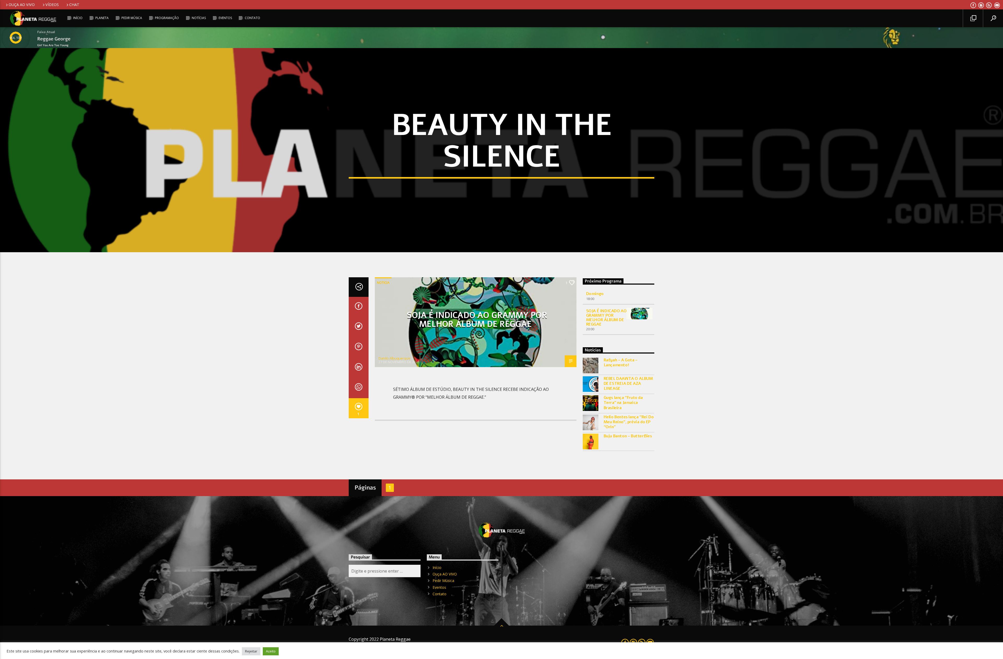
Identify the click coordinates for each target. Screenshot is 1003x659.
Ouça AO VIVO (22, 4)
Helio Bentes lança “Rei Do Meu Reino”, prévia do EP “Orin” (629, 422)
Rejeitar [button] (251, 651)
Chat (74, 4)
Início (78, 18)
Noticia (383, 282)
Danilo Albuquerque (394, 358)
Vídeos (52, 4)
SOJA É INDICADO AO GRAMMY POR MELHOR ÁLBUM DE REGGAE (477, 320)
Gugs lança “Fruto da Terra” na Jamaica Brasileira (623, 402)
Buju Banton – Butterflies (628, 436)
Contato (252, 18)
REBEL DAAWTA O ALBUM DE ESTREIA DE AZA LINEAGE (628, 383)
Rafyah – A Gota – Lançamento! (621, 363)
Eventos (225, 18)
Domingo (595, 294)
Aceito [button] (271, 651)
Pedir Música (131, 18)
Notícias (199, 18)
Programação (167, 18)
